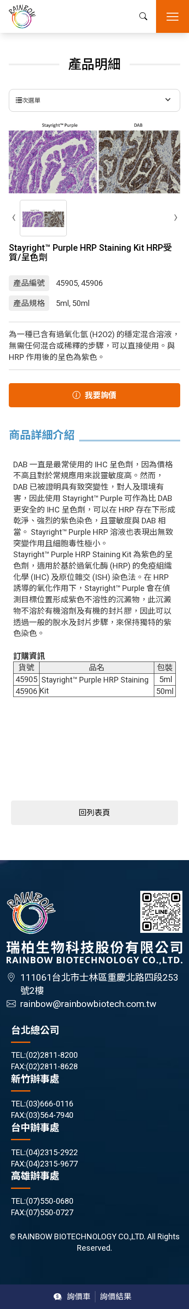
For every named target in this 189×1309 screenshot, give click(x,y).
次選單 (31, 100)
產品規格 (29, 303)
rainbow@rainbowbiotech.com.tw (88, 1004)
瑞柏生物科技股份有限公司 (22, 16)
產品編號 (29, 283)
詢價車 (79, 1296)
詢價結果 (115, 1296)
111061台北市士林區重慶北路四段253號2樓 (99, 984)
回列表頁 (94, 812)
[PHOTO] (94, 157)
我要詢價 (100, 395)
